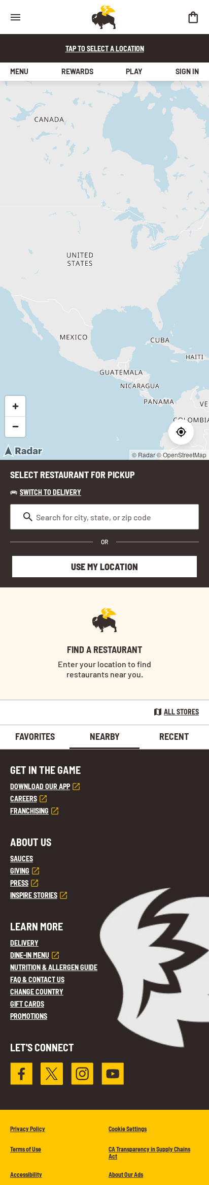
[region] (104, 270)
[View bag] (193, 17)
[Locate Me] (181, 432)
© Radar (143, 454)
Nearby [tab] (105, 736)
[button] (45, 492)
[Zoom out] (15, 426)
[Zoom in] (15, 406)
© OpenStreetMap (181, 454)
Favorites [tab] (35, 736)
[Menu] (15, 17)
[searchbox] (104, 517)
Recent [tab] (174, 736)
